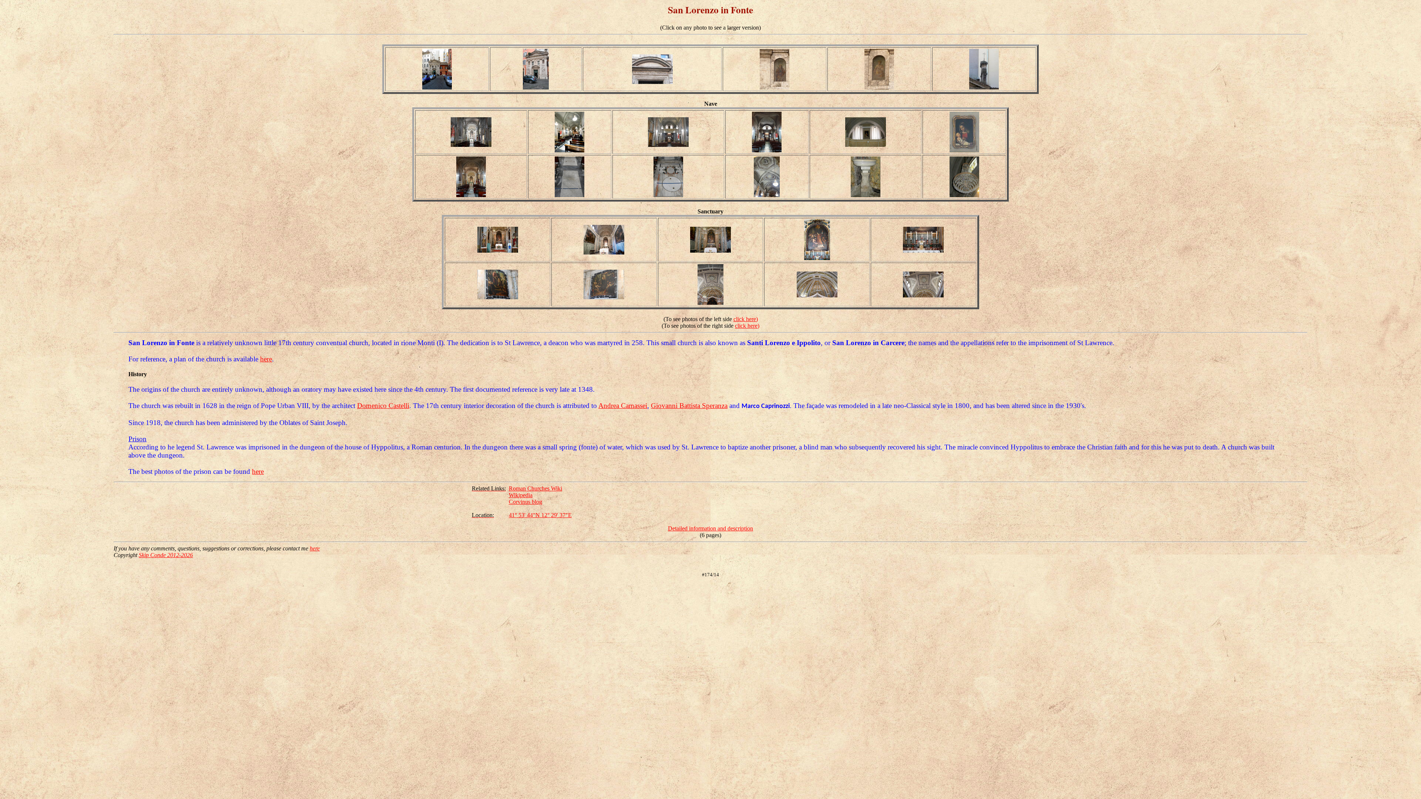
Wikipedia (521, 495)
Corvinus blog (525, 502)
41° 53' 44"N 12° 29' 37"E (540, 515)
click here (744, 319)
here (266, 359)
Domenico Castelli (383, 405)
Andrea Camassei (622, 405)
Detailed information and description (710, 528)
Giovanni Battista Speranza (689, 405)
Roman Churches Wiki (535, 488)
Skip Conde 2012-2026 (166, 555)
